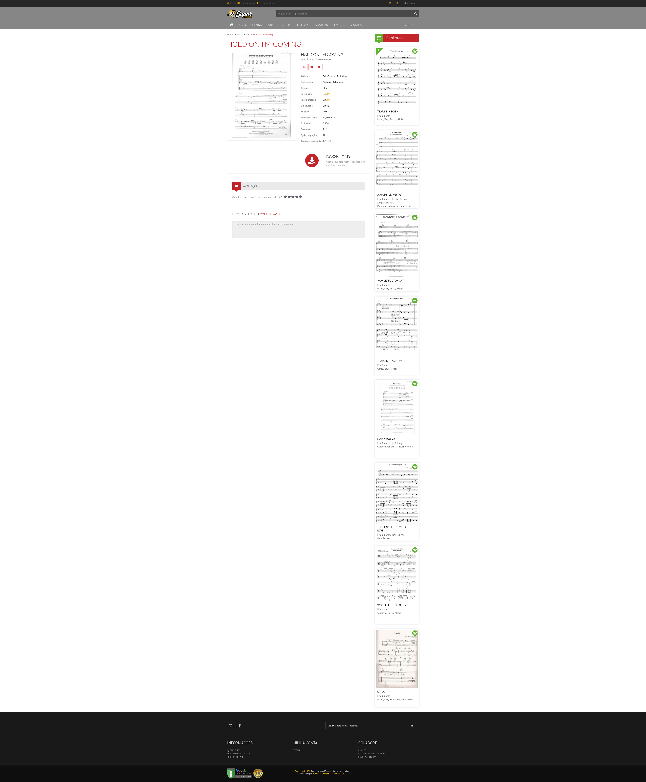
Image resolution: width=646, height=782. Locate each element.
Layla (381, 691)
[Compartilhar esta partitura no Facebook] (311, 67)
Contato (410, 25)
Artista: (304, 76)
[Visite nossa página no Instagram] (390, 3)
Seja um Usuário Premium (371, 753)
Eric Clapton (243, 34)
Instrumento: (307, 82)
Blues (325, 88)
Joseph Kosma (399, 199)
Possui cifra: (307, 93)
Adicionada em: (309, 117)
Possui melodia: (309, 99)
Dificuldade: (307, 105)
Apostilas (356, 25)
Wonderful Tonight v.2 (392, 605)
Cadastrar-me (248, 3)
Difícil (326, 105)
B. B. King (342, 76)
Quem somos (233, 750)
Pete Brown (383, 538)
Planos (362, 750)
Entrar (233, 3)
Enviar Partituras (267, 3)
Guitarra (327, 82)
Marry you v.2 (386, 439)
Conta (410, 3)
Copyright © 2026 (302, 771)
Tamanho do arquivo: (312, 141)
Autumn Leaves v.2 (389, 194)
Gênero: (305, 88)
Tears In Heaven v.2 (389, 361)
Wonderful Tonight (390, 280)
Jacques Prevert (385, 202)
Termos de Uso (235, 757)
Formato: (305, 111)
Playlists (339, 25)
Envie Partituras (367, 757)
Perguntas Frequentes (239, 753)
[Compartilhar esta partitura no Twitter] (319, 67)
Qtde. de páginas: (310, 135)
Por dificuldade (298, 25)
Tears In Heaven (387, 111)
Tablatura (338, 82)
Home (230, 34)
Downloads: (307, 129)
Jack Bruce (397, 534)
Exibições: (306, 123)
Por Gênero (274, 25)
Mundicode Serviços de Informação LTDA (329, 773)
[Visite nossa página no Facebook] (397, 3)
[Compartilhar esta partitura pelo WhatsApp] (304, 67)
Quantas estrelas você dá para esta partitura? (257, 197)
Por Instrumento (249, 25)
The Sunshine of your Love (391, 529)
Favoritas (321, 25)
